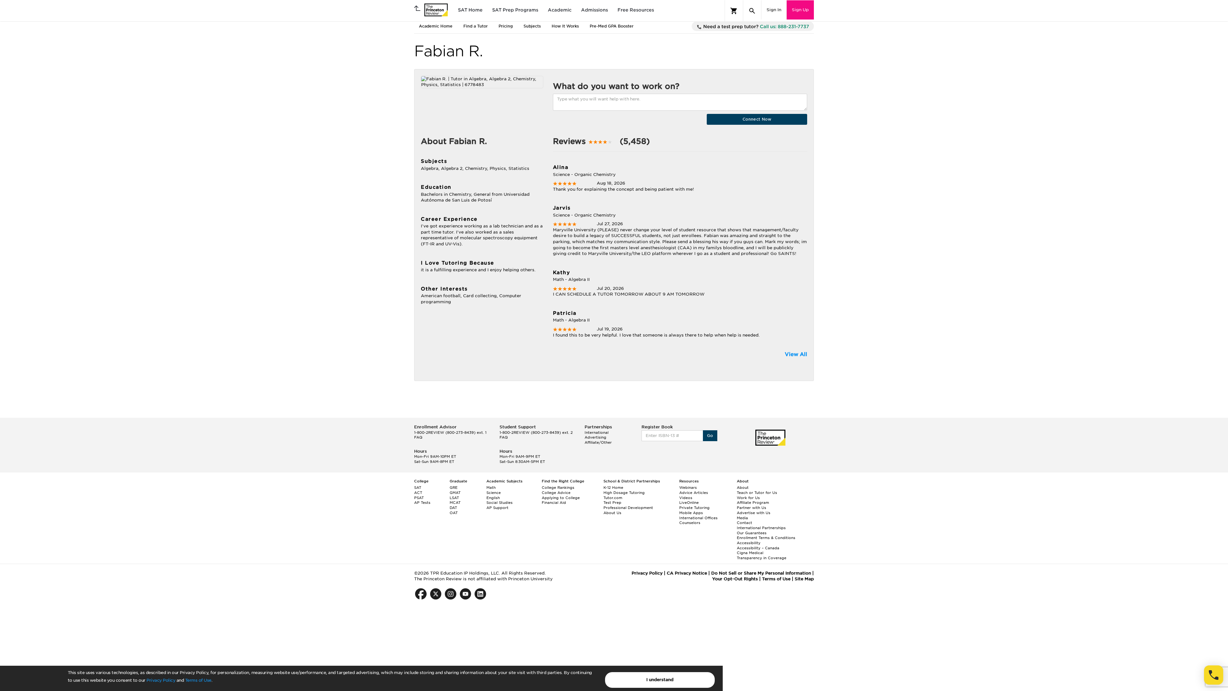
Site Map (804, 578)
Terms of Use (198, 680)
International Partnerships (761, 528)
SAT (417, 487)
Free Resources (636, 9)
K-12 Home (613, 487)
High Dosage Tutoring (624, 492)
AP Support (497, 507)
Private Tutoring (694, 507)
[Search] (752, 10)
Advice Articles (693, 492)
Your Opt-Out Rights (735, 578)
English (493, 498)
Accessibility (748, 543)
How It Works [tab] (565, 26)
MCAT (455, 502)
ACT (418, 492)
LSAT (454, 498)
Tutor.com (612, 498)
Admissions (594, 9)
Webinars (688, 487)
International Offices (698, 518)
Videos (685, 498)
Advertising (595, 437)
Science (493, 492)
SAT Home (470, 9)
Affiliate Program (753, 502)
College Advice (556, 492)
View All (796, 354)
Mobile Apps (691, 513)
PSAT (419, 498)
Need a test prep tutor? (755, 26)
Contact (744, 522)
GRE (454, 487)
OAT (454, 513)
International (597, 432)
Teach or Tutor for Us (757, 492)
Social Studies (499, 502)
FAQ (418, 437)
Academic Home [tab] (436, 26)
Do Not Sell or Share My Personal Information (761, 573)
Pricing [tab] (506, 26)
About (743, 487)
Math (491, 487)
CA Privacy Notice (687, 573)
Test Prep (612, 502)
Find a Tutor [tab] (475, 26)
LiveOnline (689, 502)
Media (742, 518)
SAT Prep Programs (515, 9)
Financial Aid (554, 502)
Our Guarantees (752, 533)
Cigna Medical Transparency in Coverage (761, 555)
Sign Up (800, 9)
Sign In (774, 9)
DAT (453, 507)
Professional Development (628, 507)
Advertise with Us (753, 513)
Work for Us (748, 498)
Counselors (689, 522)
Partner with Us (751, 507)
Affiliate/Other (598, 442)
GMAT (455, 492)
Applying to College (561, 498)
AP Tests (422, 502)
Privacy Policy (160, 680)
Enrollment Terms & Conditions (766, 538)
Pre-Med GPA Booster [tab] (612, 26)
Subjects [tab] (532, 26)
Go (710, 435)
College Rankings (558, 487)
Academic (559, 9)
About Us (612, 513)
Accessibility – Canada (758, 548)
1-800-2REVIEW (450, 432)
